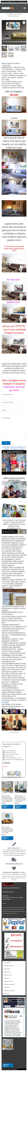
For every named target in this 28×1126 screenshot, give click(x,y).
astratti (13, 12)
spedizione (6, 978)
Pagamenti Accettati (9, 965)
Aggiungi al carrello (5, 806)
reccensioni (6, 993)
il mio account (7, 962)
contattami (6, 987)
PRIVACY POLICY (8, 975)
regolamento (7, 972)
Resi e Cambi (7, 968)
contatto (5, 702)
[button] (24, 8)
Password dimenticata (9, 984)
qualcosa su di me (8, 981)
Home (6, 12)
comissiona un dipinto (9, 990)
